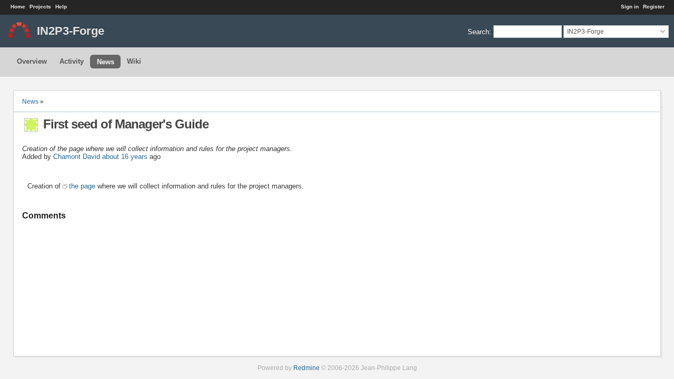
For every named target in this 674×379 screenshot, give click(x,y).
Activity (72, 61)
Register (654, 6)
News (105, 62)
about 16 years (124, 157)
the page (82, 186)
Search (478, 31)
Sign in (630, 6)
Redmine (306, 367)
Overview (32, 61)
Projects (40, 6)
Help (61, 6)
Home (18, 6)
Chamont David (76, 157)
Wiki (134, 61)
